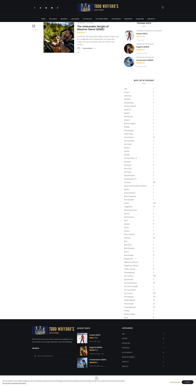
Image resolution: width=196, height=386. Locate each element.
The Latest (90, 23)
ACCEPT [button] (187, 382)
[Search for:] (53, 356)
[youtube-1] (46, 7)
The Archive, (148, 31)
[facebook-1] (34, 7)
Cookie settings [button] (175, 382)
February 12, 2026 (141, 53)
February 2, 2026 (141, 66)
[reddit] (51, 7)
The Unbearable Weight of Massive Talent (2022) (93, 28)
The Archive (81, 23)
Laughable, (140, 31)
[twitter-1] (40, 7)
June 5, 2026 (140, 40)
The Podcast (157, 31)
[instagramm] (57, 7)
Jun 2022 (34, 29)
